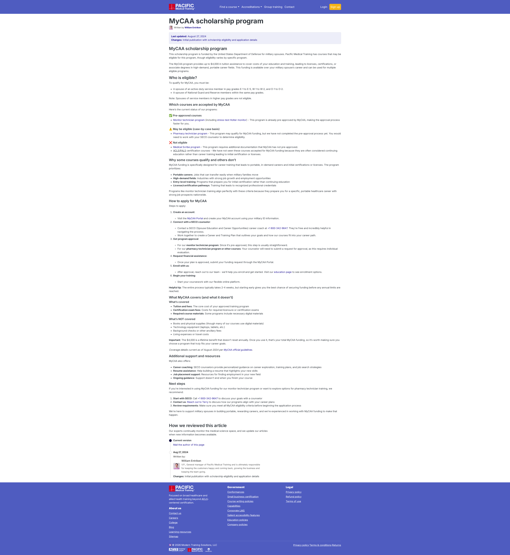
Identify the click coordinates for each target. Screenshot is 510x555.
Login (323, 6)
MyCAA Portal (195, 218)
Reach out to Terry (197, 402)
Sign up (335, 6)
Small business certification (243, 496)
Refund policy (293, 496)
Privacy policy (293, 492)
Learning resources (180, 531)
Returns (336, 545)
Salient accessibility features (243, 515)
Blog (171, 527)
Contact (289, 6)
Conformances (235, 492)
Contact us (175, 513)
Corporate (236, 510)
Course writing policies (240, 501)
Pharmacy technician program (190, 133)
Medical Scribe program (186, 147)
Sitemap (173, 536)
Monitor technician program (189, 120)
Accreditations (250, 6)
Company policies (237, 524)
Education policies (237, 519)
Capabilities (233, 506)
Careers (173, 517)
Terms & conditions (320, 545)
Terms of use (293, 501)
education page (283, 272)
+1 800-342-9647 (277, 228)
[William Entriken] (171, 28)
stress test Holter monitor (231, 120)
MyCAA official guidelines (238, 349)
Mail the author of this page (188, 444)
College (173, 522)
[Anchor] (268, 20)
